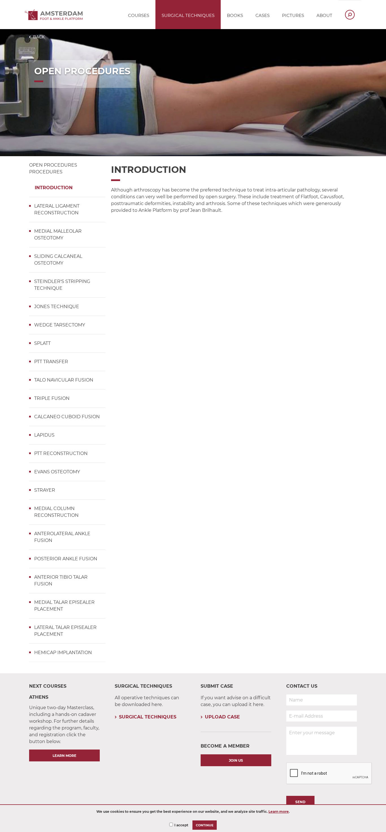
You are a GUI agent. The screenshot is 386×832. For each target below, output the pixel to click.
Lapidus (44, 435)
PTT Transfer (51, 361)
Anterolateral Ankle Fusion (62, 537)
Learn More (64, 755)
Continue (204, 825)
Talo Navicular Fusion (63, 380)
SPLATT (42, 343)
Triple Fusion (52, 398)
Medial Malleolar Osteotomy (58, 234)
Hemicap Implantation (63, 652)
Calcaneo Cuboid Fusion (67, 416)
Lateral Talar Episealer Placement (65, 631)
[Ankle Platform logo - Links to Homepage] (55, 18)
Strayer (44, 490)
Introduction (54, 187)
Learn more (278, 811)
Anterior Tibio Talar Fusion (61, 580)
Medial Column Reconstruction (56, 512)
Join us (236, 760)
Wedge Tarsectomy (59, 325)
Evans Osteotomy (57, 471)
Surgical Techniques (147, 717)
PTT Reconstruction (61, 453)
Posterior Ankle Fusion (65, 558)
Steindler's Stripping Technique (62, 285)
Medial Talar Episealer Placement (64, 606)
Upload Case (222, 717)
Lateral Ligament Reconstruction (56, 209)
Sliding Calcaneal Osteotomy (58, 260)
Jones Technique (56, 306)
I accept (181, 825)
